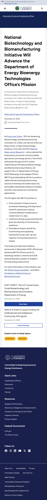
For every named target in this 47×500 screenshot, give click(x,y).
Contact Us (9, 388)
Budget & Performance (13, 404)
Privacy (32, 468)
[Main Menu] (5, 8)
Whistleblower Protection (14, 486)
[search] (42, 8)
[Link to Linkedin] (15, 450)
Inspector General (11, 415)
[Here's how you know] (23, 2)
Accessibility (21, 468)
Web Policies (9, 477)
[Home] (23, 10)
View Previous (16, 325)
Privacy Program (11, 419)
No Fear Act (27, 473)
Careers (8, 392)
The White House (11, 435)
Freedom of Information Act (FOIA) (18, 412)
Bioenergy (10, 339)
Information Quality (12, 473)
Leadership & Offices (13, 381)
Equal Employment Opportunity (17, 491)
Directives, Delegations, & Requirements (20, 408)
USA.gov (8, 431)
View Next (15, 304)
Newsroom (9, 384)
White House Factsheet (18, 270)
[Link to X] (24, 450)
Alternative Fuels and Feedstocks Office (21, 114)
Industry (22, 339)
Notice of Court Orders (13, 495)
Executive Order (14, 136)
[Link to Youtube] (19, 450)
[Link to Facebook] (6, 450)
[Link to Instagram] (11, 450)
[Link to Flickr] (29, 450)
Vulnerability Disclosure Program (17, 482)
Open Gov (9, 468)
